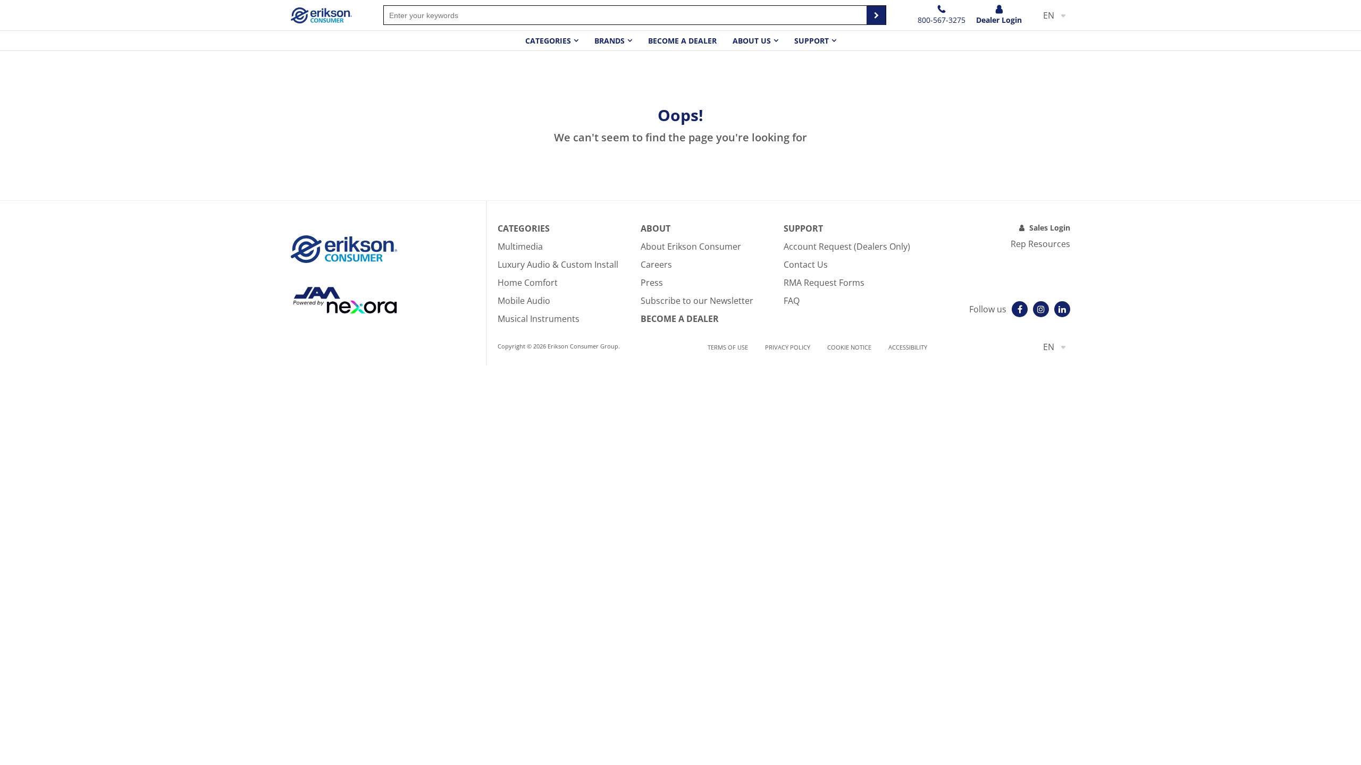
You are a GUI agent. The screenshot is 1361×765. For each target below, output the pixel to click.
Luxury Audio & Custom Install (558, 264)
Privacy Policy (787, 347)
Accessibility (907, 347)
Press (652, 282)
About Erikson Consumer (691, 246)
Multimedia (520, 246)
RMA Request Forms (824, 282)
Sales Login (1049, 228)
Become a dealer (682, 41)
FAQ (792, 301)
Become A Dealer (680, 319)
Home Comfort (528, 282)
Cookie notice (849, 347)
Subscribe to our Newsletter (697, 301)
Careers (656, 264)
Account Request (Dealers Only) (847, 246)
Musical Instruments (538, 319)
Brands (609, 41)
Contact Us (806, 264)
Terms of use (728, 347)
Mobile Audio (524, 301)
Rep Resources (1040, 244)
